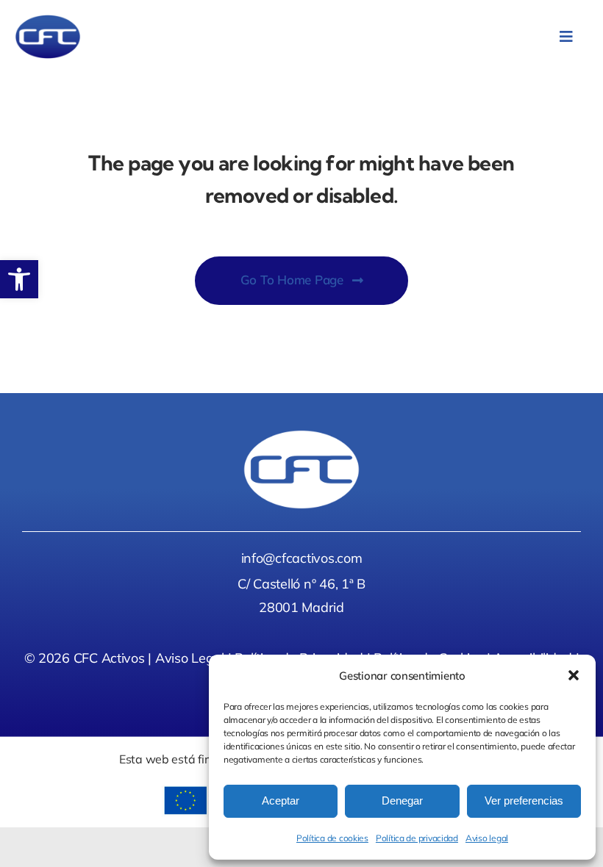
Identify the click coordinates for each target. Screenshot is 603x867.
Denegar (402, 800)
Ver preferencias (524, 800)
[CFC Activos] (48, 20)
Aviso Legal (189, 658)
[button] (19, 279)
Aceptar (280, 800)
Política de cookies (332, 837)
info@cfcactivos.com (302, 558)
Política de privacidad (417, 837)
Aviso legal (486, 837)
